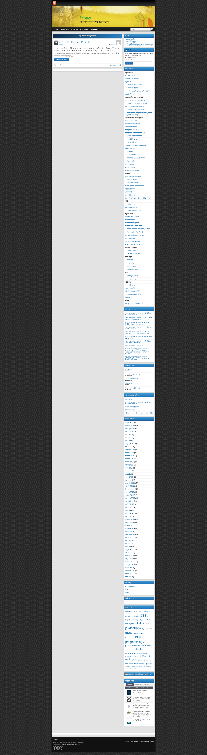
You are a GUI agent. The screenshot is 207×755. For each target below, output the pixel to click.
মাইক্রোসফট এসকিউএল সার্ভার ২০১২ (135, 133)
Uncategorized (130, 586)
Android (134, 611)
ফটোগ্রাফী (130, 260)
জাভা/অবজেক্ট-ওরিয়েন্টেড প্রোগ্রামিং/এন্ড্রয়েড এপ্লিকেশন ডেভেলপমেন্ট (138, 114)
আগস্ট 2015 (129, 465)
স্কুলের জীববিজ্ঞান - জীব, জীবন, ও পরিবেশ (138, 229)
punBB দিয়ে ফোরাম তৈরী (134, 136)
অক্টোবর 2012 (129, 568)
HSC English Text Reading (135, 244)
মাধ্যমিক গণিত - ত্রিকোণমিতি (133, 226)
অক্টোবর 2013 (129, 531)
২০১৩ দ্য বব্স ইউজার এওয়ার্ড (133, 43)
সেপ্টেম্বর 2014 (130, 498)
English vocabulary (131, 620)
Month (143, 688)
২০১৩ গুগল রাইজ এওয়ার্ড (132, 39)
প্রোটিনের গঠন (131, 285)
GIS (140, 620)
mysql (129, 632)
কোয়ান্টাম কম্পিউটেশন (131, 127)
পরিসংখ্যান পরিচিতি (132, 276)
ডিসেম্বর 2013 (129, 525)
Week (136, 688)
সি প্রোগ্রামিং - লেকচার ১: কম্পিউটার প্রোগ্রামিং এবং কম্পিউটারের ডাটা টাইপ (141, 698)
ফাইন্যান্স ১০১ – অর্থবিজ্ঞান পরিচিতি (135, 303)
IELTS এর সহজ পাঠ (133, 254)
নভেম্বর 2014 (129, 492)
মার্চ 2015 (128, 480)
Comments (138, 685)
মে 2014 (128, 510)
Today (131, 688)
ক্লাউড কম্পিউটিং (130, 167)
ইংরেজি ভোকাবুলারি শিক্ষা (134, 210)
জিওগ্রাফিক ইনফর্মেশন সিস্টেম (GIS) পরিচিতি (138, 198)
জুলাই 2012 (129, 577)
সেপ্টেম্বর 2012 (130, 571)
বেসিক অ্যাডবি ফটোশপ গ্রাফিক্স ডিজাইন (138, 91)
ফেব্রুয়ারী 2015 (130, 483)
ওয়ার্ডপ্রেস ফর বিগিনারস (132, 79)
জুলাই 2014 (129, 504)
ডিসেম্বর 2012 (129, 562)
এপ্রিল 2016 (129, 444)
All (148, 688)
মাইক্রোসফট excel (131, 130)
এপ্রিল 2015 (129, 477)
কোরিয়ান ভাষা (131, 204)
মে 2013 (128, 546)
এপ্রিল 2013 (129, 550)
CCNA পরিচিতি (130, 75)
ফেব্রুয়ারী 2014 (130, 519)
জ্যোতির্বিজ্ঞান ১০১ (130, 192)
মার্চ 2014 (128, 516)
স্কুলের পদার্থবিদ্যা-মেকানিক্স (132, 241)
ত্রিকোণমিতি (131, 663)
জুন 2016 (128, 438)
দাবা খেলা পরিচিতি (132, 266)
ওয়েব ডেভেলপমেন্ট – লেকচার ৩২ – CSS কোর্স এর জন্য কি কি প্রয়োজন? (138, 342)
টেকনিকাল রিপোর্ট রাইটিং (133, 269)
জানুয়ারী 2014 (129, 522)
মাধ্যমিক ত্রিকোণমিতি (130, 669)
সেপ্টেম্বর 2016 (130, 429)
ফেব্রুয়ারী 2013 (130, 556)
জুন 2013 (128, 543)
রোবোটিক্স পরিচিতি (132, 179)
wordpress (130, 653)
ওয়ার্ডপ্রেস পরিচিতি (132, 88)
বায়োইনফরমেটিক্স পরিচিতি (134, 294)
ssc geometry (137, 645)
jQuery (141, 628)
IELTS (145, 624)
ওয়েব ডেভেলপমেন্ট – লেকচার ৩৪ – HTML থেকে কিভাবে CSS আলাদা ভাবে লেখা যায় (137, 332)
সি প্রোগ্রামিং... (129, 369)
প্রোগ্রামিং (148, 663)
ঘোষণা (127, 592)
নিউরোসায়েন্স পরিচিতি (131, 297)
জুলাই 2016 (129, 435)
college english (134, 616)
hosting (145, 620)
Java (149, 624)
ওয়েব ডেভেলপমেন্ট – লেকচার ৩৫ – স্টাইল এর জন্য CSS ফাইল (138, 328)
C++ (126, 616)
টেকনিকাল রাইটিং (141, 660)
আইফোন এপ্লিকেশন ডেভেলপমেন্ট (136, 110)
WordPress (135, 741)
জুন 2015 (128, 471)
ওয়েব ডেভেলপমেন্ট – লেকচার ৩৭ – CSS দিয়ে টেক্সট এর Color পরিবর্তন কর (138, 318)
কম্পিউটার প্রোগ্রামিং (145, 656)
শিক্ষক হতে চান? (130, 410)
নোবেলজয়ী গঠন (60, 65)
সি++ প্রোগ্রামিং (130, 164)
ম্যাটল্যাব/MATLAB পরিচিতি (135, 158)
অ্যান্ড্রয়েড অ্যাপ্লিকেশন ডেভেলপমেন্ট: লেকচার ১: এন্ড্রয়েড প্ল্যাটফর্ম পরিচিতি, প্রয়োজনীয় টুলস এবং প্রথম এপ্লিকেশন (142, 713)
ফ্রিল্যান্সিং (128, 82)
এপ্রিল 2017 (129, 422)
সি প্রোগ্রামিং (131, 161)
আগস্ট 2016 (129, 432)
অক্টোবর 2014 (129, 495)
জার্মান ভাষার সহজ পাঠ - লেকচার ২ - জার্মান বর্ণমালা (139, 413)
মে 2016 (128, 441)
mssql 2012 (149, 628)
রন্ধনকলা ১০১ (131, 263)
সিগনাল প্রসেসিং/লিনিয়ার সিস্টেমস (134, 186)
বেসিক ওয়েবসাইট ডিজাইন (134, 85)
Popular (130, 685)
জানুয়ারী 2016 (129, 453)
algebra (127, 612)
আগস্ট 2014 (129, 501)
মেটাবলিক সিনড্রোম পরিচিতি (132, 291)
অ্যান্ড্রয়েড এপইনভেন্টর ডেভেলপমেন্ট (137, 103)
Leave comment (114, 65)
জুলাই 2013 (129, 540)
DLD (148, 616)
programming (133, 642)
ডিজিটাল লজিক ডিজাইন (131, 121)
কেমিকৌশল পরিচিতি (130, 195)
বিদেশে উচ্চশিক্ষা (131, 250)
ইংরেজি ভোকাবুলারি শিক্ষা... (132, 388)
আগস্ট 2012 (129, 574)
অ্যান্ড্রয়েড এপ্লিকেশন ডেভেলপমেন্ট (135, 100)
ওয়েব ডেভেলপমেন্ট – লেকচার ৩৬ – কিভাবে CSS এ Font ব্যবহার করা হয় (137, 323)
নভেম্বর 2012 (129, 565)
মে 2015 (128, 474)
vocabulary (145, 645)
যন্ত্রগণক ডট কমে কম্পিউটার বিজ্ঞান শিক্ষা (139, 674)
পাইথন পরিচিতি (131, 142)
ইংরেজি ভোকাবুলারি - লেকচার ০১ (140, 690)
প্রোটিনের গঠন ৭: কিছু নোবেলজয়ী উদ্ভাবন (77, 41)
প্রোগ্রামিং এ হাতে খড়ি (133, 139)
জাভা (131, 660)
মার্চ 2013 (128, 553)
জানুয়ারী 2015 (129, 486)
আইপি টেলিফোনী (130, 189)
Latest (146, 685)
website (137, 649)
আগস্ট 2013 (129, 537)
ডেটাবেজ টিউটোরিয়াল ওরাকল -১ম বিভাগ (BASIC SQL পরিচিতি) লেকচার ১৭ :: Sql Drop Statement (138, 358)
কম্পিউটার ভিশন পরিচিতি (132, 170)
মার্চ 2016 (128, 447)
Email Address (130, 57)
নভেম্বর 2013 (129, 528)
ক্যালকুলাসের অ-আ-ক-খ (132, 279)
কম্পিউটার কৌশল (135, 656)
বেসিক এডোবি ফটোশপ (131, 666)
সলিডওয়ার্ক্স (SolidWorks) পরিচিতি (135, 145)
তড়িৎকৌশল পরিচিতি (133, 183)
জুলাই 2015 (129, 468)
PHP (138, 637)
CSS (143, 615)
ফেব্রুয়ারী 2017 (130, 425)
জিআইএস (135, 660)
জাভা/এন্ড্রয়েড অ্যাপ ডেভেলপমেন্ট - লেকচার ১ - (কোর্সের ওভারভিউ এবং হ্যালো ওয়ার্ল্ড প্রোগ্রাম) (141, 705)
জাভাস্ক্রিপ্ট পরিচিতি (130, 94)
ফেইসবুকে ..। (129, 598)
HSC (149, 619)
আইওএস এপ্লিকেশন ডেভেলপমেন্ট (134, 106)
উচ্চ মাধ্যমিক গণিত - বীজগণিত (135, 232)
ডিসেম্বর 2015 (129, 456)
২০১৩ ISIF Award (131, 41)
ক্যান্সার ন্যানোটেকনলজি (131, 288)
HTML (138, 623)
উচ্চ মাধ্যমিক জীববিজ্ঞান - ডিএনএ (134, 235)
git (141, 620)
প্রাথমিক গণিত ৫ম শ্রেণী (132, 217)
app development (145, 612)
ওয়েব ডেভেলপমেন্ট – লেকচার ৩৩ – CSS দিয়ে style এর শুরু (138, 337)
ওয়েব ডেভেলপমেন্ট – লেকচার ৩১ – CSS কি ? (138, 346)
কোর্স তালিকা (128, 399)
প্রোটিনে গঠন (65, 65)
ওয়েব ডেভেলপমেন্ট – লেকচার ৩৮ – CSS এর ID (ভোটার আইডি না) (138, 314)
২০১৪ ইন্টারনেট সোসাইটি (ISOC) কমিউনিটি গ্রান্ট (139, 45)
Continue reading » (61, 59)
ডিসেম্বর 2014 (129, 489)
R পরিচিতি (130, 151)
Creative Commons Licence (71, 744)
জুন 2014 (128, 507)
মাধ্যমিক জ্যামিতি (130, 220)
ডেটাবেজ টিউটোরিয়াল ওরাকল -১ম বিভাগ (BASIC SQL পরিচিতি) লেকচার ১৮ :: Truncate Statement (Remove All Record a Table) (137, 351)
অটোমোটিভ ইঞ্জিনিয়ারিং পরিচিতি (133, 176)
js (144, 628)
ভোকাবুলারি (140, 666)
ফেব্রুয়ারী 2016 (130, 450)
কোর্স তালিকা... (129, 383)
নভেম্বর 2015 (129, 459)
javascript (132, 628)
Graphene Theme (148, 741)
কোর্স (62, 44)
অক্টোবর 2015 (129, 462)
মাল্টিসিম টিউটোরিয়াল (130, 148)
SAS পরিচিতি (131, 155)
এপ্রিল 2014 (129, 513)
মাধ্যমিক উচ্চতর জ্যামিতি (132, 223)
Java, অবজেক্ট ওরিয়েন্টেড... (133, 379)
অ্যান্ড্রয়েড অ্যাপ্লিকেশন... (132, 374)
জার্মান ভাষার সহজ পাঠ (131, 207)
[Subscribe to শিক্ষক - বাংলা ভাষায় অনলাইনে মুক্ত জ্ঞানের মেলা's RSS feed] (54, 3)
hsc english (129, 624)
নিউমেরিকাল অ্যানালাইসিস (132, 124)
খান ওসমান (113, 44)
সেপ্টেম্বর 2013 (130, 534)
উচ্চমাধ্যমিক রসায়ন (130, 238)
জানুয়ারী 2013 (129, 559)
